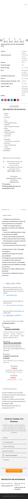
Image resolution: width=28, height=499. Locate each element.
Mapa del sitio (21, 496)
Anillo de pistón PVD (7, 486)
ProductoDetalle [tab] (14, 106)
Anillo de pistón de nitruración (19, 488)
